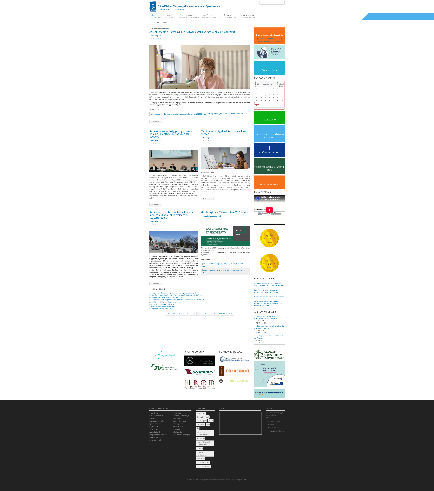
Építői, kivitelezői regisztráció (155, 425)
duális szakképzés (203, 466)
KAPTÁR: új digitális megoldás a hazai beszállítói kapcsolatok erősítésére (176, 300)
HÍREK (155, 16)
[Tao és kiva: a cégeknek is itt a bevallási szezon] (225, 158)
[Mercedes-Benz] (199, 361)
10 (214, 314)
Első (168, 314)
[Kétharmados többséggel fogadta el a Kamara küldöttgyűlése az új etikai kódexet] (173, 161)
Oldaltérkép (153, 413)
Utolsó (230, 314)
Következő (221, 314)
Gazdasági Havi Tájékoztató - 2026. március (165, 297)
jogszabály (200, 424)
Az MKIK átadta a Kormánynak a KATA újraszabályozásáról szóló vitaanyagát (192, 32)
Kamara (152, 418)
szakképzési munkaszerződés (203, 433)
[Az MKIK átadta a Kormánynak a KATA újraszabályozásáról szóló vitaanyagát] (199, 67)
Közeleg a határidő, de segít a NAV (162, 304)
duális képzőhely (203, 462)
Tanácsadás (177, 418)
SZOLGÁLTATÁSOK (228, 16)
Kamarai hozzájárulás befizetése (269, 38)
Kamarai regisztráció (157, 421)
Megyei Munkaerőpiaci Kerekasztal (158, 436)
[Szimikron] (199, 373)
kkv (198, 428)
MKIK (211, 421)
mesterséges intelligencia (201, 453)
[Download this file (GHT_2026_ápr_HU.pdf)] (219, 264)
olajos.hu (244, 480)
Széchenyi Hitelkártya (181, 416)
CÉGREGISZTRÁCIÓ (189, 16)
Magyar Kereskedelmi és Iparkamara (205, 443)
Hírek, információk (156, 416)
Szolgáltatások (154, 432)
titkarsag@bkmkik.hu (276, 431)
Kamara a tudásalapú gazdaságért (162, 306)
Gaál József (201, 438)
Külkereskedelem (179, 421)
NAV (208, 424)
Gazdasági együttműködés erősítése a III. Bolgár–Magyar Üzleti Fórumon (176, 295)
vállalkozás (201, 459)
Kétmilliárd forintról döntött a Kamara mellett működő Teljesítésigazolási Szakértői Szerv (171, 214)
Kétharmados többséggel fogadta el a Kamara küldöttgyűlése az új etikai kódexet (170, 133)
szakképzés (201, 413)
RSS (282, 7)
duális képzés (202, 421)
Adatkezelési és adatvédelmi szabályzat (181, 433)
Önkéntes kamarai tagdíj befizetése (269, 41)
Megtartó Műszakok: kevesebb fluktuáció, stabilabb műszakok (267, 317)
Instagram (278, 7)
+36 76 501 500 (273, 428)
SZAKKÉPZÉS (209, 16)
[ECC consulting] (234, 360)
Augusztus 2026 (267, 84)
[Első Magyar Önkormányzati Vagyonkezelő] (234, 381)
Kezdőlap (176, 429)
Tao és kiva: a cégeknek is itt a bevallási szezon (223, 132)
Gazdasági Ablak (203, 417)
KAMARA (169, 16)
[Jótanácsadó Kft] (234, 372)
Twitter (274, 7)
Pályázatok (177, 413)
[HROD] (199, 385)
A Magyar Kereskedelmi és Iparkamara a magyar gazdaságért (172, 293)
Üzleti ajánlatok (178, 424)
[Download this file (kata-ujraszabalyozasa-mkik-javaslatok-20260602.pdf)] (179, 114)
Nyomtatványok (155, 440)
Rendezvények (178, 426)
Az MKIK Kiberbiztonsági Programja (162, 302)
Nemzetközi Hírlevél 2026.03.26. (161, 309)
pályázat (200, 448)
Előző (174, 314)
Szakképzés (153, 429)
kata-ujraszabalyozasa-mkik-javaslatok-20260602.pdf (227, 114)
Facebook (269, 7)
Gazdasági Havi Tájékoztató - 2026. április (224, 212)
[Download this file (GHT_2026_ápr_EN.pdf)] (219, 270)
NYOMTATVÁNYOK (247, 16)
